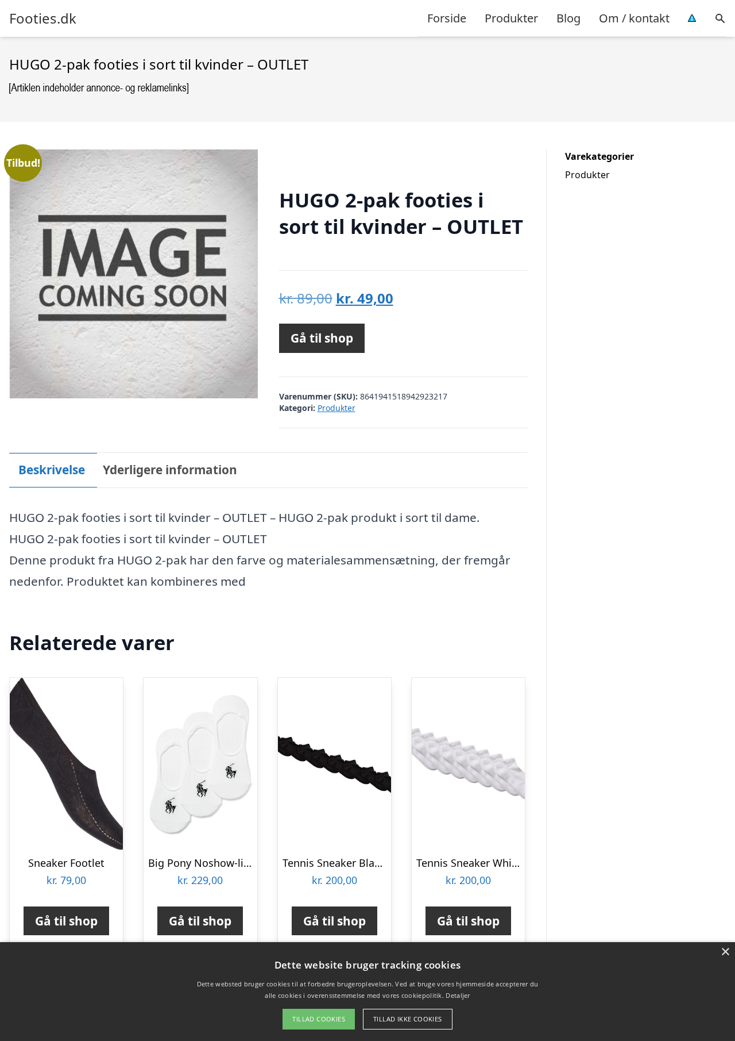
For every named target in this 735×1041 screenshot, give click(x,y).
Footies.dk (42, 18)
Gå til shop (322, 338)
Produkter (511, 18)
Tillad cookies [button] (318, 1019)
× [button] (725, 952)
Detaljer (458, 995)
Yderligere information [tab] (170, 470)
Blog (568, 18)
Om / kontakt (634, 18)
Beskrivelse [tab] (51, 470)
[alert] (367, 991)
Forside (446, 18)
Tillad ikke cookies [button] (407, 1019)
